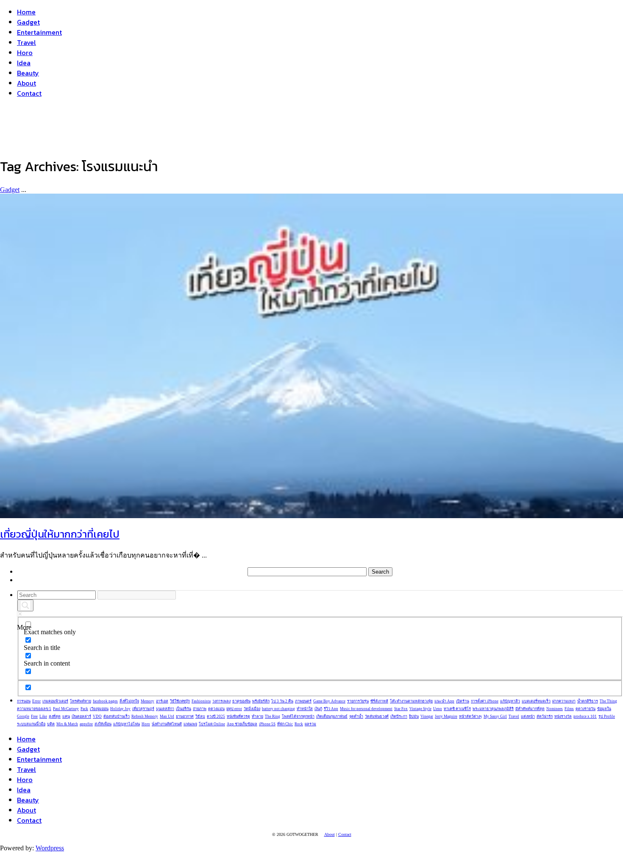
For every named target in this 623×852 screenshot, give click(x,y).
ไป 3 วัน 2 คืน (282, 701)
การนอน (24, 701)
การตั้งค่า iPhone (484, 701)
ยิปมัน (414, 716)
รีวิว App (331, 709)
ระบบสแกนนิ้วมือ (31, 724)
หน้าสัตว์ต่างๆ (470, 716)
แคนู (66, 716)
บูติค (51, 724)
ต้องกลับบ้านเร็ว (116, 716)
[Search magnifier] (25, 605)
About (26, 83)
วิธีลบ (200, 716)
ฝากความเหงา (564, 701)
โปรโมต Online (212, 724)
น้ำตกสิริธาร (587, 701)
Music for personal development (366, 709)
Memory (147, 701)
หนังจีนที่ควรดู (238, 716)
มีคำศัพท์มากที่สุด (530, 709)
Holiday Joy (120, 709)
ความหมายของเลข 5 (34, 709)
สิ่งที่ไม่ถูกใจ (129, 701)
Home (26, 12)
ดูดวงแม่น (216, 709)
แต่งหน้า (528, 716)
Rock (299, 724)
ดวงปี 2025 (216, 716)
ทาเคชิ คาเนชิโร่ (457, 709)
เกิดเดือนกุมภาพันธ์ (332, 716)
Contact (29, 93)
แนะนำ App (444, 701)
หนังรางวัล (563, 716)
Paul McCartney (66, 709)
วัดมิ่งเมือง (252, 709)
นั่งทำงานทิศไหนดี (167, 724)
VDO (97, 716)
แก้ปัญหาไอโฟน (126, 724)
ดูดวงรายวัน (585, 709)
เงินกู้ (318, 709)
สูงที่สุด (55, 716)
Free (34, 716)
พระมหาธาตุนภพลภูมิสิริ (493, 709)
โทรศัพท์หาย (80, 701)
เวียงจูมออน (99, 709)
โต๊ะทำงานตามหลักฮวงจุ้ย (411, 701)
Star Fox (401, 709)
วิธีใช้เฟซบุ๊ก (180, 701)
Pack (84, 709)
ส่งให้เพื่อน (103, 724)
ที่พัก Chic (285, 724)
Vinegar (426, 716)
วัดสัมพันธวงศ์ (377, 716)
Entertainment (39, 32)
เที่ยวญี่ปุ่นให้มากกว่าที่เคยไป (60, 534)
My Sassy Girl (495, 716)
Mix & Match (67, 724)
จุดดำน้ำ (356, 716)
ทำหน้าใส (305, 709)
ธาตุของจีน (241, 701)
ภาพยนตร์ (303, 701)
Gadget (28, 22)
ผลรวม (310, 724)
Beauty (28, 73)
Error (36, 701)
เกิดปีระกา (398, 716)
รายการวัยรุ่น (358, 701)
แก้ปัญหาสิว (510, 701)
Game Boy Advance (329, 701)
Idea (24, 63)
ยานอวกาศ (185, 716)
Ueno (437, 709)
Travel (26, 42)
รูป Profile (606, 716)
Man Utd (167, 716)
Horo (25, 52)
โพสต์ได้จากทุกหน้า (298, 716)
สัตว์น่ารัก (545, 716)
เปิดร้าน (462, 701)
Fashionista (201, 701)
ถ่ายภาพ (199, 709)
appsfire (86, 724)
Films (569, 709)
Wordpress (50, 848)
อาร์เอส (162, 701)
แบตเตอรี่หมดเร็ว (536, 701)
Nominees (554, 709)
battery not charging (278, 709)
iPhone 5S (267, 724)
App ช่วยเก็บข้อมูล (242, 724)
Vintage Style (420, 709)
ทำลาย (257, 716)
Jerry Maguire (446, 716)
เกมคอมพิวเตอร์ (55, 701)
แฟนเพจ (190, 724)
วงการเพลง (221, 701)
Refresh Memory (144, 716)
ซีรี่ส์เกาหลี (379, 701)
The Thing (608, 701)
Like (43, 716)
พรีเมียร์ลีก (261, 701)
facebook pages (105, 701)
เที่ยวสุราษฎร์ (143, 709)
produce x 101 (585, 716)
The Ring (272, 716)
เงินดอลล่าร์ (81, 716)
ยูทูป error (234, 709)
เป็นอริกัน (183, 709)
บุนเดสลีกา (165, 709)
